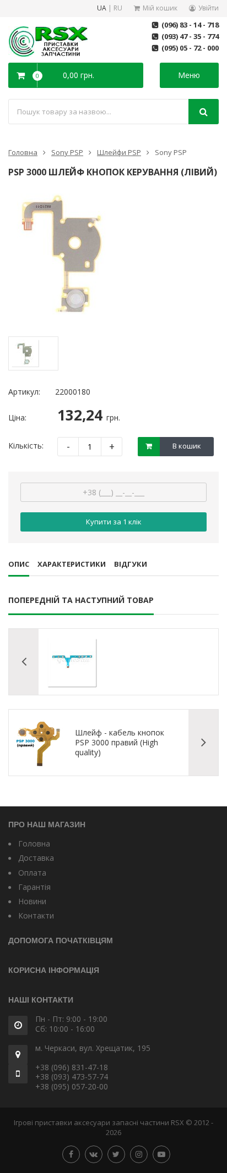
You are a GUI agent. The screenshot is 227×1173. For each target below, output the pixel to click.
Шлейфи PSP (119, 152)
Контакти (36, 915)
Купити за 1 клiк (114, 522)
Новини (32, 901)
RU (118, 8)
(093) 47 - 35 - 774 (190, 36)
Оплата (32, 872)
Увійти (208, 8)
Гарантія (34, 887)
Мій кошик (160, 8)
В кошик (186, 446)
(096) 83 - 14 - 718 (190, 25)
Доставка (36, 857)
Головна (22, 152)
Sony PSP (67, 152)
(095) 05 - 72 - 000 (190, 48)
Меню (189, 75)
